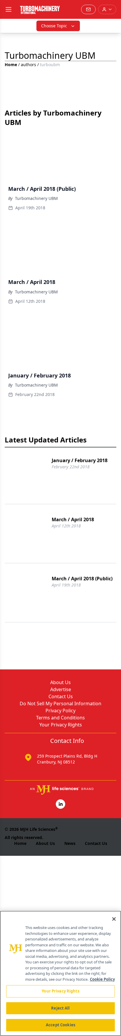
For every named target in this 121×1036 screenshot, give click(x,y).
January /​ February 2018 (79, 460)
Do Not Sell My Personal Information (60, 703)
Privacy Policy (60, 710)
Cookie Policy (102, 979)
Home (11, 64)
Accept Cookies (60, 1024)
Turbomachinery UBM (36, 198)
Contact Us (60, 696)
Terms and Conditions (60, 717)
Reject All (60, 1008)
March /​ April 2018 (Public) (82, 578)
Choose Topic (54, 26)
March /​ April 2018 (73, 519)
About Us (60, 682)
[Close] (113, 919)
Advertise (60, 689)
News (69, 843)
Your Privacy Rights (60, 724)
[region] (60, 973)
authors (28, 64)
